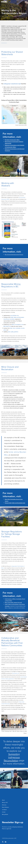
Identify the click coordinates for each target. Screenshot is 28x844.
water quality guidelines (13, 331)
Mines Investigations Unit (17, 324)
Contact (3, 812)
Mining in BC (5, 802)
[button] (26, 2)
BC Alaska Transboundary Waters (12, 139)
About (3, 800)
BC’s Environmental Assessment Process (14, 254)
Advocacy (4, 805)
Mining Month (5, 814)
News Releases (5, 807)
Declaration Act (15, 673)
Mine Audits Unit (7, 326)
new (15, 315)
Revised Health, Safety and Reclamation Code (15, 503)
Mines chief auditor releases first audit (13, 602)
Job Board (4, 809)
